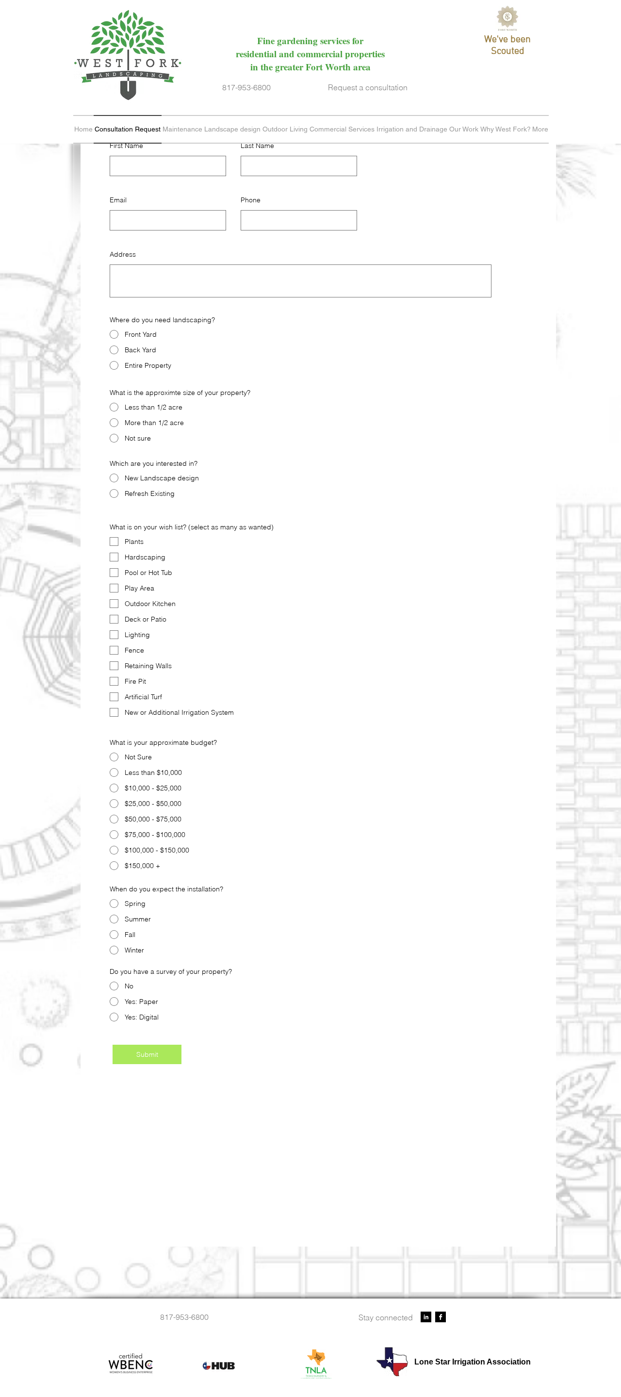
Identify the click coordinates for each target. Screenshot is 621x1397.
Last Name (257, 145)
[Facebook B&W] (440, 1317)
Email (118, 200)
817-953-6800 (246, 87)
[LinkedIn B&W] (426, 1317)
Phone (251, 200)
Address (123, 254)
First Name (126, 145)
